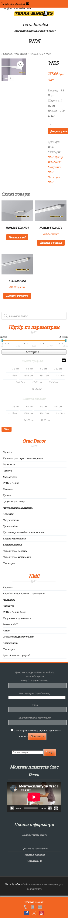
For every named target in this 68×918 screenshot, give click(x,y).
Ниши (6, 630)
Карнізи (7, 452)
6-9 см (43, 368)
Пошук (50, 752)
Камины (7, 489)
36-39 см (36, 388)
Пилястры (9, 563)
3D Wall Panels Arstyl (14, 611)
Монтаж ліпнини (35, 854)
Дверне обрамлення (14, 538)
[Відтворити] (12, 808)
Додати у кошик (51, 242)
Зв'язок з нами (34, 902)
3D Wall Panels (11, 482)
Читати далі (17, 237)
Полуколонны (11, 519)
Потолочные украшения (17, 556)
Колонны (8, 513)
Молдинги (9, 464)
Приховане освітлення (35, 848)
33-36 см (53, 382)
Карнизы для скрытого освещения (23, 458)
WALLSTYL (36, 53)
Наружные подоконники (17, 618)
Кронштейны (10, 526)
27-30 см (37, 382)
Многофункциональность (18, 507)
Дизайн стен (10, 476)
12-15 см (12, 375)
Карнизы (8, 587)
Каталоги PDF (35, 860)
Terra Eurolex (35, 24)
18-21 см (44, 375)
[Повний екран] (56, 808)
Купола (7, 495)
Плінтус (7, 470)
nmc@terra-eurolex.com (16, 8)
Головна (7, 53)
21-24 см (60, 375)
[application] (34, 797)
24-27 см (20, 382)
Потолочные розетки (15, 550)
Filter (6, 429)
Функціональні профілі (16, 655)
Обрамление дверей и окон (18, 636)
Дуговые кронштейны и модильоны (23, 532)
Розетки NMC (10, 624)
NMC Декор (20, 53)
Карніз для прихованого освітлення (24, 593)
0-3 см (15, 368)
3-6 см (29, 368)
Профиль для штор (14, 501)
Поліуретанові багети (34, 834)
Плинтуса (8, 605)
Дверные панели (12, 544)
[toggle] (64, 361)
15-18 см (28, 375)
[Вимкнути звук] (50, 808)
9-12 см (58, 368)
